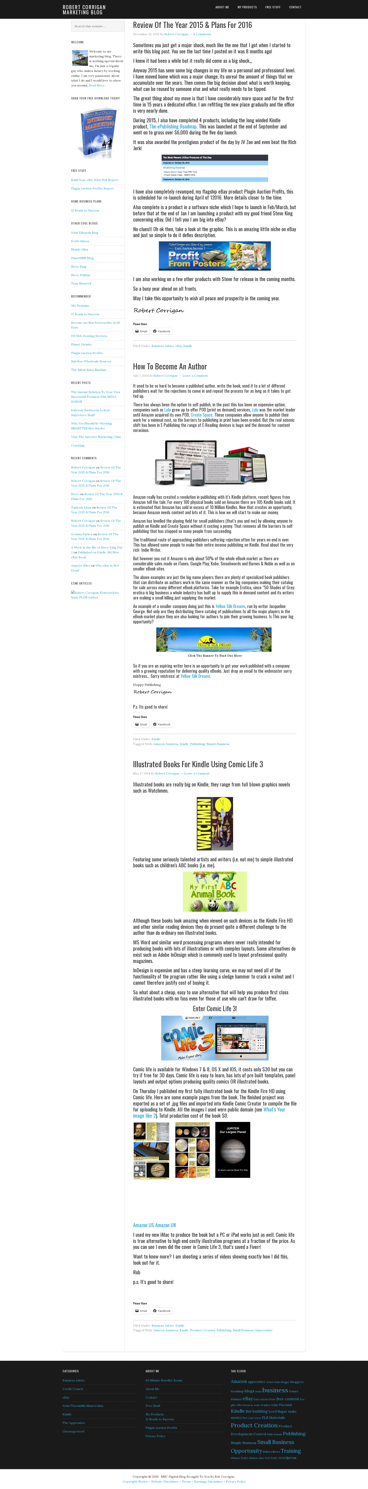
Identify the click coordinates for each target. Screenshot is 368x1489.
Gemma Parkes (81, 534)
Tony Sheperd (81, 283)
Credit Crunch (73, 1389)
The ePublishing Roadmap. (174, 126)
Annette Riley (80, 565)
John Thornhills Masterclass (83, 1406)
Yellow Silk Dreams (230, 606)
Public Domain (274, 1434)
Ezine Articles (261, 1399)
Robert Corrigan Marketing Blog (84, 9)
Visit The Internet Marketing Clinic (96, 437)
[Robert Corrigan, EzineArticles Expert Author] (97, 597)
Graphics (265, 1405)
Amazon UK (165, 1225)
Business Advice (163, 346)
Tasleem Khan (81, 507)
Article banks (273, 1382)
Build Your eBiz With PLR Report (94, 180)
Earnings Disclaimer (208, 1481)
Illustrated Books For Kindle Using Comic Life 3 (198, 763)
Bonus (258, 1391)
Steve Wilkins (80, 275)
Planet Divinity (81, 344)
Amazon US (143, 1225)
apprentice (257, 1382)
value (261, 1458)
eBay (178, 346)
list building (257, 1411)
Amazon (159, 744)
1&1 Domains (80, 306)
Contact (151, 1397)
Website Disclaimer (165, 1481)
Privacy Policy (155, 1436)
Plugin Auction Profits (87, 353)
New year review (252, 1417)
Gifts (239, 1405)
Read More (97, 85)
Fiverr (272, 1399)
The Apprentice (74, 1423)
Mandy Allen (79, 249)
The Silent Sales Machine (89, 370)
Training (291, 1451)
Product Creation (202, 1330)
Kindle (187, 346)
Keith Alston (80, 241)
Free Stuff (153, 1406)
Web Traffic (271, 1458)
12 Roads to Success (85, 210)
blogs (249, 1390)
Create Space (202, 414)
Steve (75, 494)
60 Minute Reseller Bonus (164, 1380)
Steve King (78, 266)
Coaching (78, 445)
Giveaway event (251, 1405)
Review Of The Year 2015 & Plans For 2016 (192, 24)
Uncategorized (73, 1431)
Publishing (197, 744)
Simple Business (218, 744)
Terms (187, 1481)
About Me (153, 1389)
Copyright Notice (135, 1481)
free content (287, 1398)
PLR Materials (273, 1417)
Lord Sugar (278, 1411)
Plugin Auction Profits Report (92, 188)
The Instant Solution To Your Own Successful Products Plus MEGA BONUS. (95, 397)
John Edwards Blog (84, 233)
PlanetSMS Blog (82, 258)
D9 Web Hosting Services (89, 336)
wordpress (287, 1457)
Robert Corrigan (83, 467)
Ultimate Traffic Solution (244, 1458)
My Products (155, 1414)
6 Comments (202, 34)
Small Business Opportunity (252, 1330)
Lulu (167, 409)
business (172, 744)
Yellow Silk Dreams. (196, 676)
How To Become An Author (170, 366)
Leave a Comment (195, 376)
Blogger (285, 1382)
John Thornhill (281, 1405)
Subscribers (271, 1452)
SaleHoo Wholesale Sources (91, 361)
